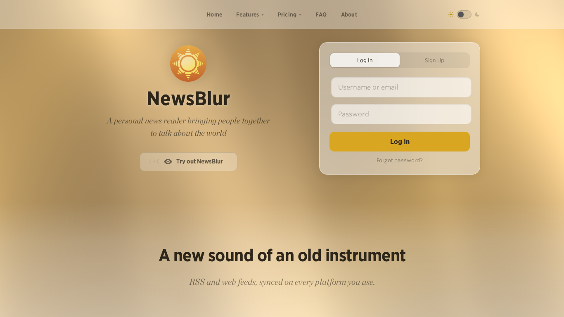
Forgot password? (400, 160)
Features (247, 14)
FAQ (321, 14)
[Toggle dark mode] (464, 14)
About (349, 14)
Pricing (287, 14)
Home (214, 14)
